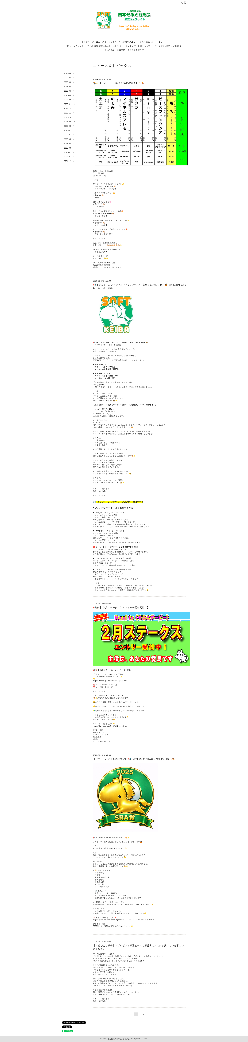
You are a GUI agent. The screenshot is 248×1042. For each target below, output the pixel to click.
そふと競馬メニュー (128, 41)
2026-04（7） (69, 91)
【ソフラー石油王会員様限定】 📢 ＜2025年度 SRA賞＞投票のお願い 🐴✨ (135, 759)
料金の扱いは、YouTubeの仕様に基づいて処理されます (117, 542)
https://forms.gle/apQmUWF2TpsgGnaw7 (110, 681)
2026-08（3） (69, 73)
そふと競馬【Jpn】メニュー (152, 41)
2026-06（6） (69, 82)
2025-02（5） (69, 152)
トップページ (88, 41)
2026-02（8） (69, 100)
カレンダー (118, 46)
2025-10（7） (69, 117)
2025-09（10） (70, 122)
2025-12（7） (69, 108)
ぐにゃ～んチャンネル (102, 515)
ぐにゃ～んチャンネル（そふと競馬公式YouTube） (88, 46)
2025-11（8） (69, 113)
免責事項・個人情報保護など (130, 50)
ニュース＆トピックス (106, 41)
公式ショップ (144, 46)
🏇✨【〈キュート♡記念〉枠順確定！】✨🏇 (118, 83)
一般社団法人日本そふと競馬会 (166, 46)
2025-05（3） (69, 139)
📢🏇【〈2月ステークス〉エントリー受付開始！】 (121, 607)
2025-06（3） (69, 135)
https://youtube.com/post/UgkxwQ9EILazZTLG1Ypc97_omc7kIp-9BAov (123, 920)
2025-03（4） (69, 148)
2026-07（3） (69, 78)
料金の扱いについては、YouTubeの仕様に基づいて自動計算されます (123, 527)
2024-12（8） (69, 161)
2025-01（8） (69, 157)
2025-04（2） (69, 144)
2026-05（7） (69, 87)
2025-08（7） (69, 126)
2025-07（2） (69, 130)
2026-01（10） (70, 104)
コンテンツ (131, 46)
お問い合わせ (109, 50)
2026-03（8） (69, 95)
